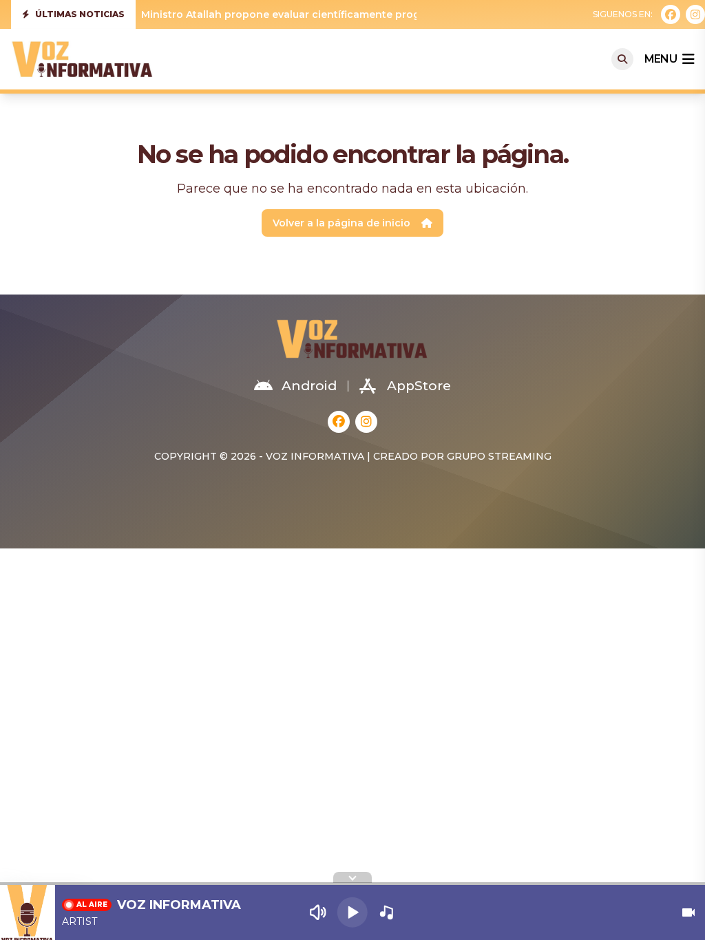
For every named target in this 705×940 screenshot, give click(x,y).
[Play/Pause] (352, 912)
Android (309, 386)
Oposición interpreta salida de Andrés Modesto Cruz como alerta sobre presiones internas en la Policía (406, 17)
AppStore (419, 386)
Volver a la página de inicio (341, 223)
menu (660, 58)
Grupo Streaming (499, 456)
